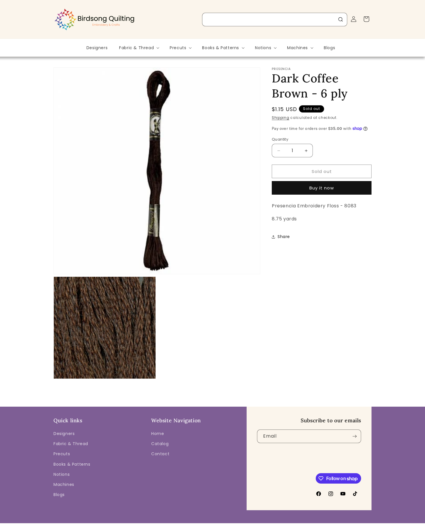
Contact (160, 454)
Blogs (59, 494)
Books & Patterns (71, 464)
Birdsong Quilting (116, 524)
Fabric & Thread (70, 444)
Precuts (61, 454)
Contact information (320, 524)
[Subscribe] (354, 436)
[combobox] (274, 19)
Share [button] (284, 236)
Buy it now (321, 188)
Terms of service (249, 524)
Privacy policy (216, 524)
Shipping (280, 117)
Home (157, 433)
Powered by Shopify (151, 524)
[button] (139, 48)
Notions (61, 474)
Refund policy (186, 524)
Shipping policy (283, 524)
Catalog (160, 444)
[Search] (340, 19)
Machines (63, 484)
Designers (64, 433)
